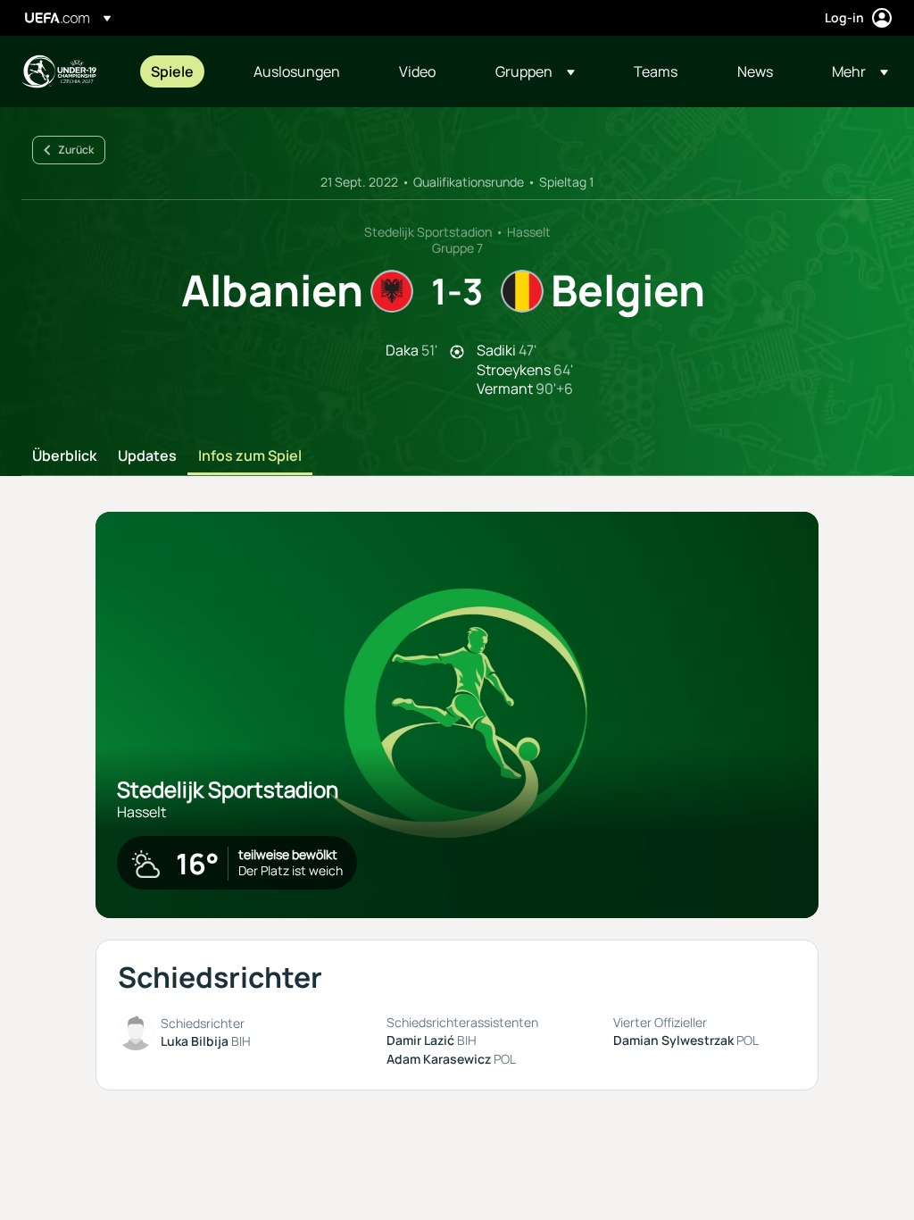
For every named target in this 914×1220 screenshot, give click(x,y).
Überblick (64, 456)
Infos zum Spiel (250, 456)
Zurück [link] (76, 149)
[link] (172, 71)
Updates (147, 456)
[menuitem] (179, 71)
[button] (535, 71)
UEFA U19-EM (58, 71)
